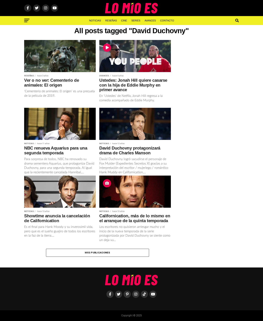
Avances (150, 20)
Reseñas (111, 20)
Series (135, 20)
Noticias (95, 20)
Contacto (167, 20)
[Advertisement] (208, 98)
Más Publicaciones (97, 252)
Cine (124, 20)
